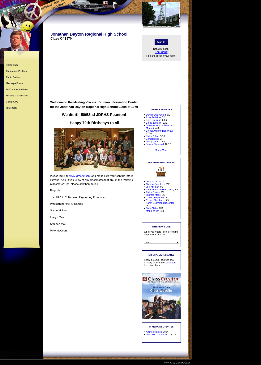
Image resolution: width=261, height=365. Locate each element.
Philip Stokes (153, 192)
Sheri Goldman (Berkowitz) (160, 189)
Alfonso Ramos (154, 332)
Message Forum (15, 83)
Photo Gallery (13, 77)
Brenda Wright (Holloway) (159, 131)
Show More (161, 150)
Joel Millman (152, 187)
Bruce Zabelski (153, 122)
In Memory (11, 108)
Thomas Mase (153, 195)
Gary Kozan (152, 181)
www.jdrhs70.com (80, 175)
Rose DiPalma (153, 117)
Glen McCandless (155, 184)
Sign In (161, 41)
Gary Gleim (152, 208)
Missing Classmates (17, 95)
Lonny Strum (152, 141)
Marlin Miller (152, 211)
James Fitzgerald (155, 144)
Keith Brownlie (153, 120)
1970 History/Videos (17, 89)
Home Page (12, 65)
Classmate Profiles (16, 71)
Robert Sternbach (155, 200)
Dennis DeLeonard (156, 114)
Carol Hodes (152, 139)
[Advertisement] (21, 174)
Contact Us (12, 101)
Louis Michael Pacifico (157, 334)
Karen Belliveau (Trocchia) (160, 203)
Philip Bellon (152, 136)
